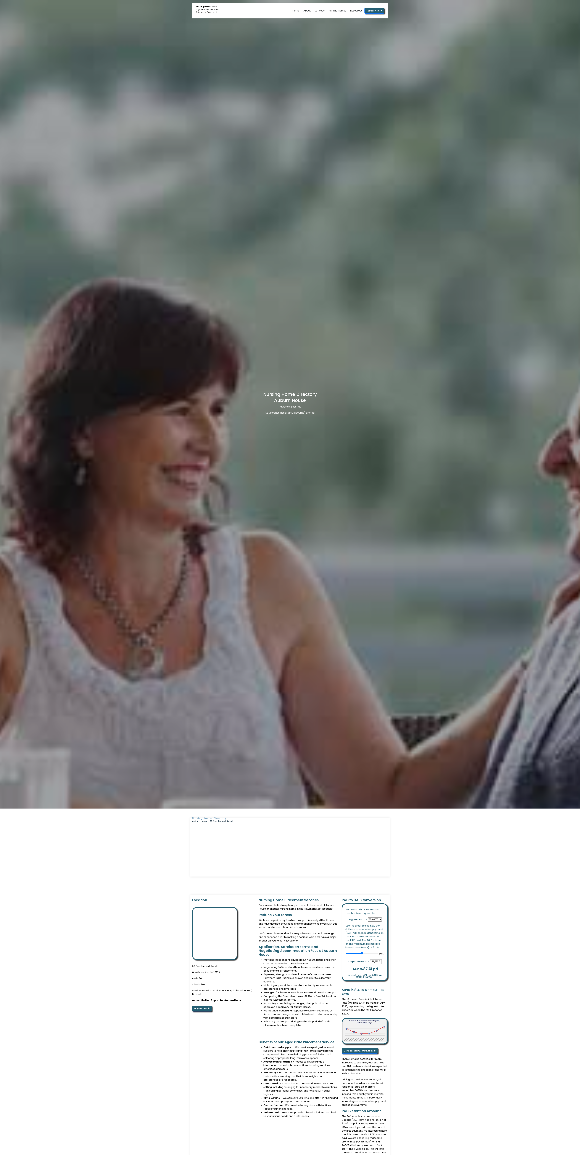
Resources (356, 10)
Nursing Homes (337, 10)
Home (296, 10)
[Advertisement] (290, 845)
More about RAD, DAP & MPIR (359, 1050)
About (307, 10)
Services (320, 10)
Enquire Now (373, 10)
